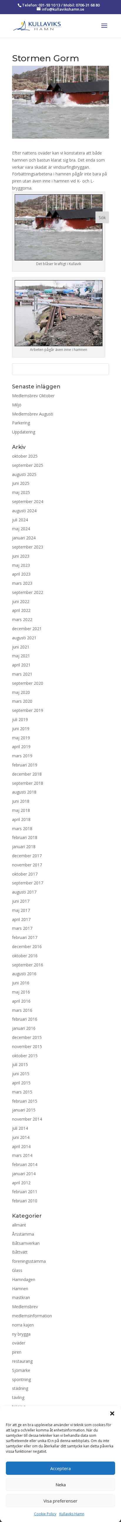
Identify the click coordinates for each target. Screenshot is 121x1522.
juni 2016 (20, 983)
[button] (112, 1413)
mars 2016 (22, 1010)
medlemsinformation (32, 1316)
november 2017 (27, 865)
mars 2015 (22, 1092)
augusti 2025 (24, 474)
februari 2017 (24, 937)
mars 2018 (22, 828)
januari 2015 (24, 1110)
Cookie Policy (45, 1513)
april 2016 (21, 1001)
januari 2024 (24, 538)
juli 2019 (20, 719)
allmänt (19, 1225)
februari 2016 (24, 1019)
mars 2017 (22, 928)
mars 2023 (22, 583)
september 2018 (27, 783)
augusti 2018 (24, 792)
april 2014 (21, 1146)
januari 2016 (24, 1028)
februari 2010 (24, 1201)
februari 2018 (24, 837)
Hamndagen (23, 1279)
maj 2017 (21, 910)
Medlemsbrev (25, 1306)
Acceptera (60, 1468)
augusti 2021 (24, 638)
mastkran (21, 1297)
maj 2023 (21, 565)
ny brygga (21, 1334)
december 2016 (27, 946)
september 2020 (27, 683)
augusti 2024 (24, 510)
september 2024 (27, 501)
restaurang (22, 1361)
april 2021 (21, 665)
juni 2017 (20, 901)
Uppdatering (23, 432)
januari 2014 (24, 1173)
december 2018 (27, 774)
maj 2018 (21, 810)
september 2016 (27, 965)
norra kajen (23, 1325)
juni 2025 (20, 483)
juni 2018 (20, 801)
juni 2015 (20, 1073)
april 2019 (21, 746)
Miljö (16, 405)
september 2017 (27, 883)
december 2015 (27, 1037)
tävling (18, 1397)
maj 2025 (21, 492)
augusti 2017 (24, 892)
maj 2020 (21, 692)
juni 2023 (20, 556)
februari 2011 (24, 1191)
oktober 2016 (25, 955)
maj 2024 (21, 528)
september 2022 (27, 592)
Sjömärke (21, 1370)
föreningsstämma (29, 1261)
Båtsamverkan (26, 1243)
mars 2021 (22, 674)
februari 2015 (24, 1101)
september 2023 (27, 547)
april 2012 (21, 1183)
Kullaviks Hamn (71, 1513)
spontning (21, 1379)
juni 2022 (20, 601)
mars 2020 (22, 701)
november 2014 (27, 1119)
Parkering (21, 423)
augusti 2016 (24, 973)
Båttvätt (20, 1252)
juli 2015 (20, 1064)
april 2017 (21, 919)
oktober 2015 (25, 1055)
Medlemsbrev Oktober (33, 395)
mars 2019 (22, 755)
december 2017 (27, 855)
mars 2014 (22, 1155)
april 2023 (21, 574)
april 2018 (21, 819)
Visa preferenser (60, 1501)
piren (16, 1352)
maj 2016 (21, 992)
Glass (17, 1270)
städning (20, 1388)
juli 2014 (20, 1128)
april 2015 (21, 1083)
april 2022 (21, 610)
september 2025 (27, 465)
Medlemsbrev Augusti (32, 414)
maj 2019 (21, 738)
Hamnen (20, 1288)
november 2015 (27, 1046)
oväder (18, 1343)
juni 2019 (20, 728)
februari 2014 (24, 1164)
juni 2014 (20, 1137)
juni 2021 (20, 647)
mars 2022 (22, 619)
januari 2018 (24, 846)
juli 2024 (20, 520)
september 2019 (27, 710)
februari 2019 (24, 765)
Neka (61, 1484)
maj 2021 (21, 656)
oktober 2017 (25, 874)
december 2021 (27, 628)
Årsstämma (23, 1234)
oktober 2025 (25, 456)
